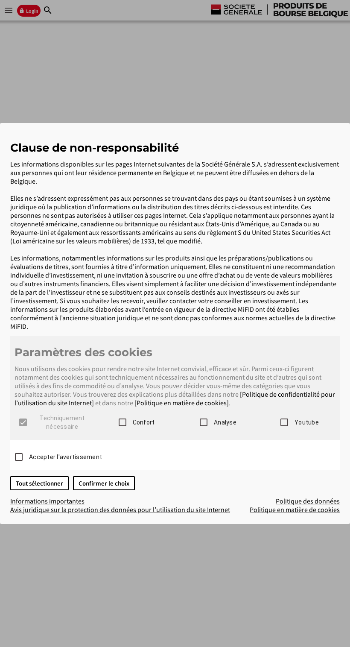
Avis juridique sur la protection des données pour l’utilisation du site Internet (120, 509)
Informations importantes (47, 501)
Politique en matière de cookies (295, 509)
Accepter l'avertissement (65, 457)
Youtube (307, 422)
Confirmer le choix (104, 483)
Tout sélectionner (39, 483)
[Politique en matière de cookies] (181, 402)
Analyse (225, 422)
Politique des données (308, 501)
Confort (144, 422)
